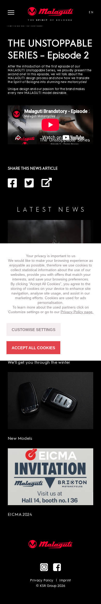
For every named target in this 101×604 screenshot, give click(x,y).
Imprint (65, 580)
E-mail (46, 183)
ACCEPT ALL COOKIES (33, 348)
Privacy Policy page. (77, 312)
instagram (44, 567)
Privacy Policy (41, 580)
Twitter (30, 183)
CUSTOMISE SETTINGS (33, 329)
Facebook (13, 183)
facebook (57, 567)
